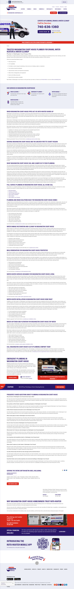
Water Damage (58, 9)
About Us (44, 569)
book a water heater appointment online (23, 296)
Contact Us (57, 6)
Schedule (54, 12)
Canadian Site (56, 569)
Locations (23, 9)
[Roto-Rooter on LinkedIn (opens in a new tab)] (66, 585)
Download (64, 2)
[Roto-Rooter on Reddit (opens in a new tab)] (55, 585)
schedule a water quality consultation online (24, 344)
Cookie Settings (25, 584)
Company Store (49, 569)
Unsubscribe (31, 584)
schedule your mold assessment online (23, 271)
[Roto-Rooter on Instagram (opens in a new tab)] (64, 585)
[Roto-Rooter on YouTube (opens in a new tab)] (56, 585)
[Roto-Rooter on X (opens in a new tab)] (60, 585)
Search (66, 6)
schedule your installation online (29, 319)
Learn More (62, 531)
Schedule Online (43, 32)
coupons (30, 378)
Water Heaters (11, 196)
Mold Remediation (12, 190)
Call (63, 12)
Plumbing (29, 9)
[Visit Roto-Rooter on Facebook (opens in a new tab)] (64, 470)
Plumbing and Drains (13, 191)
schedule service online (20, 223)
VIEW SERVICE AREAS (12, 484)
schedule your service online (31, 139)
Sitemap (61, 569)
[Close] (13, 583)
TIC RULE (8, 586)
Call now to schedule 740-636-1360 (12, 523)
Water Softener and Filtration (14, 197)
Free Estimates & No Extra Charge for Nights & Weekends (37, 42)
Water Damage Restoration (14, 193)
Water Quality (50, 9)
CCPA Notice (49, 584)
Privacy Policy (38, 584)
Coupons (65, 9)
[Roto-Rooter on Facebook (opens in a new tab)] (58, 585)
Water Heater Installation (13, 194)
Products (39, 569)
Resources (62, 6)
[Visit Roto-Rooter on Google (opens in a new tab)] (62, 470)
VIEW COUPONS (60, 387)
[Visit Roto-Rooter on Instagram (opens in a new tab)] (66, 470)
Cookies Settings (3, 584)
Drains (35, 9)
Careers (53, 6)
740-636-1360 (48, 26)
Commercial (41, 9)
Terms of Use (43, 584)
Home (8, 45)
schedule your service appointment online (40, 351)
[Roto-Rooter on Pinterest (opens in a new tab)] (62, 585)
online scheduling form (56, 79)
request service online (33, 247)
